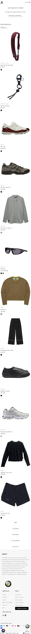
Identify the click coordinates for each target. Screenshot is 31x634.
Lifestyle (15, 546)
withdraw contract (22, 608)
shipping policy (19, 605)
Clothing (15, 528)
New (15, 522)
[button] (28, 2)
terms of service (19, 597)
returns (4, 600)
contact (5, 597)
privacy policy (18, 600)
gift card (5, 605)
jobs (4, 607)
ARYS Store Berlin (7, 602)
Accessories (15, 540)
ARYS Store (8, 623)
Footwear (15, 534)
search (4, 594)
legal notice (18, 594)
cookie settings (19, 602)
